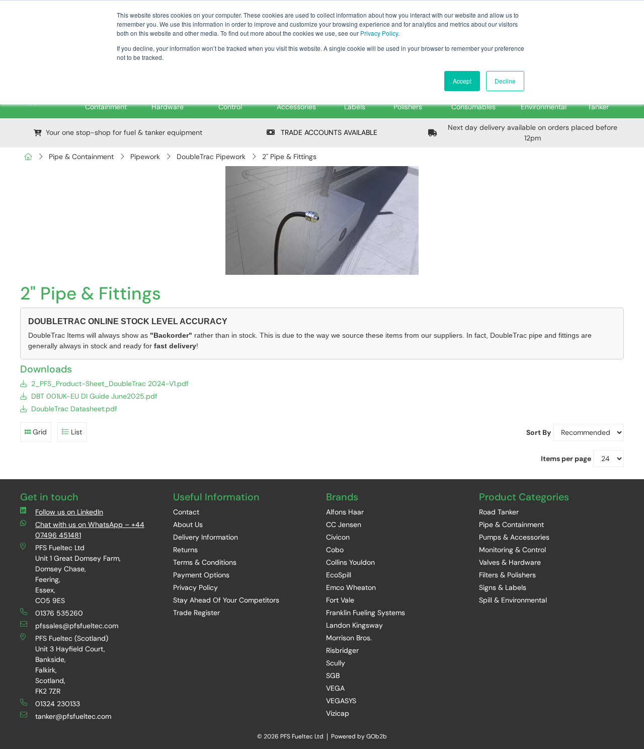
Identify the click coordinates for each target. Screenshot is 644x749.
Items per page (566, 458)
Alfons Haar (345, 511)
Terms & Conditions (204, 562)
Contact (186, 511)
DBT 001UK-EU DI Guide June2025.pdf (93, 396)
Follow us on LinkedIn (69, 511)
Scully (335, 662)
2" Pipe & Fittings (289, 156)
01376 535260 (59, 613)
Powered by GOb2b (359, 736)
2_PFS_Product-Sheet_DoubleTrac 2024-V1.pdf (109, 383)
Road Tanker (499, 511)
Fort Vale (340, 600)
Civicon (338, 537)
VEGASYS (341, 700)
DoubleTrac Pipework (211, 156)
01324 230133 (57, 703)
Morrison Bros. (349, 637)
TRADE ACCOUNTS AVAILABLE (328, 132)
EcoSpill (338, 574)
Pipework (145, 156)
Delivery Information (205, 537)
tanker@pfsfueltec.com (73, 716)
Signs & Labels (502, 587)
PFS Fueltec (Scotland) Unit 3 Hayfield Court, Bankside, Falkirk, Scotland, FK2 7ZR (71, 665)
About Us (188, 524)
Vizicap (337, 713)
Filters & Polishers (507, 574)
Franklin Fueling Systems (365, 612)
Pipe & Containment (81, 156)
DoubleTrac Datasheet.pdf (73, 408)
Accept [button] (462, 81)
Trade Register (196, 612)
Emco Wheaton (351, 587)
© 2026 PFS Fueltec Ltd (290, 736)
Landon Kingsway (354, 625)
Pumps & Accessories (514, 537)
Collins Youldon (350, 562)
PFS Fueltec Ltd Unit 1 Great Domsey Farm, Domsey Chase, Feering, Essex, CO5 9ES (78, 574)
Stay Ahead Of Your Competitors (226, 600)
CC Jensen (343, 524)
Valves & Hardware (510, 562)
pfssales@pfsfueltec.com (76, 625)
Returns (185, 549)
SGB (333, 675)
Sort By (538, 432)
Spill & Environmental (513, 600)
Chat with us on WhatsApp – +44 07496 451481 (89, 530)
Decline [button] (505, 81)
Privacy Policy (379, 33)
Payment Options (201, 574)
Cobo (335, 549)
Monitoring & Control (512, 549)
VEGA (335, 688)
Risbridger (342, 650)
